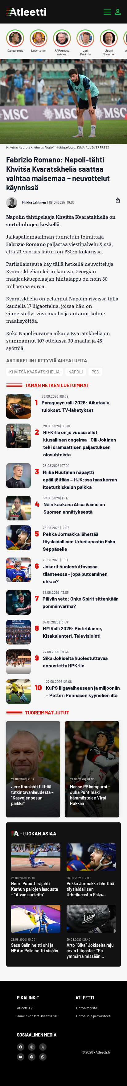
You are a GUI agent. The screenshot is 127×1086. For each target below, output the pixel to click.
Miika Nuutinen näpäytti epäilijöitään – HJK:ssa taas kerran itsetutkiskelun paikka (80, 479)
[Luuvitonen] (38, 38)
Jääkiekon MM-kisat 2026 (37, 1016)
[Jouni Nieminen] (109, 38)
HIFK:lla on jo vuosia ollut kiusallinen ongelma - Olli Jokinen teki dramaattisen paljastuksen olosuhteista (79, 443)
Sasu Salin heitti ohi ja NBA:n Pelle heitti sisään (34, 947)
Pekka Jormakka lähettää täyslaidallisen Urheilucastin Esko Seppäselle (79, 541)
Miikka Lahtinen (34, 202)
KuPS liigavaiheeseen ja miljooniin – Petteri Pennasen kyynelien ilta (83, 691)
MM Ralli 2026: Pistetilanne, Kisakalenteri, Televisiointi (72, 632)
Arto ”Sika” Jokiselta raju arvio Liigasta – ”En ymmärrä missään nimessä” (90, 953)
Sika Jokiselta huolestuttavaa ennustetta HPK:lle (75, 661)
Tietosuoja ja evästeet (93, 1016)
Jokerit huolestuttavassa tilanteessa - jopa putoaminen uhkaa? (75, 573)
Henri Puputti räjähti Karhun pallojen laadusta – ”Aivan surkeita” (34, 889)
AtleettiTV (25, 1008)
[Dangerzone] (15, 38)
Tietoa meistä (86, 1008)
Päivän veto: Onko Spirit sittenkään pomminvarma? (81, 602)
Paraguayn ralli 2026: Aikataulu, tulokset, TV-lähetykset (76, 406)
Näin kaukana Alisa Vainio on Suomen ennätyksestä (74, 508)
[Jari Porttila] (85, 38)
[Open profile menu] (118, 12)
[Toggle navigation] (107, 12)
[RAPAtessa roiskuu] (62, 38)
